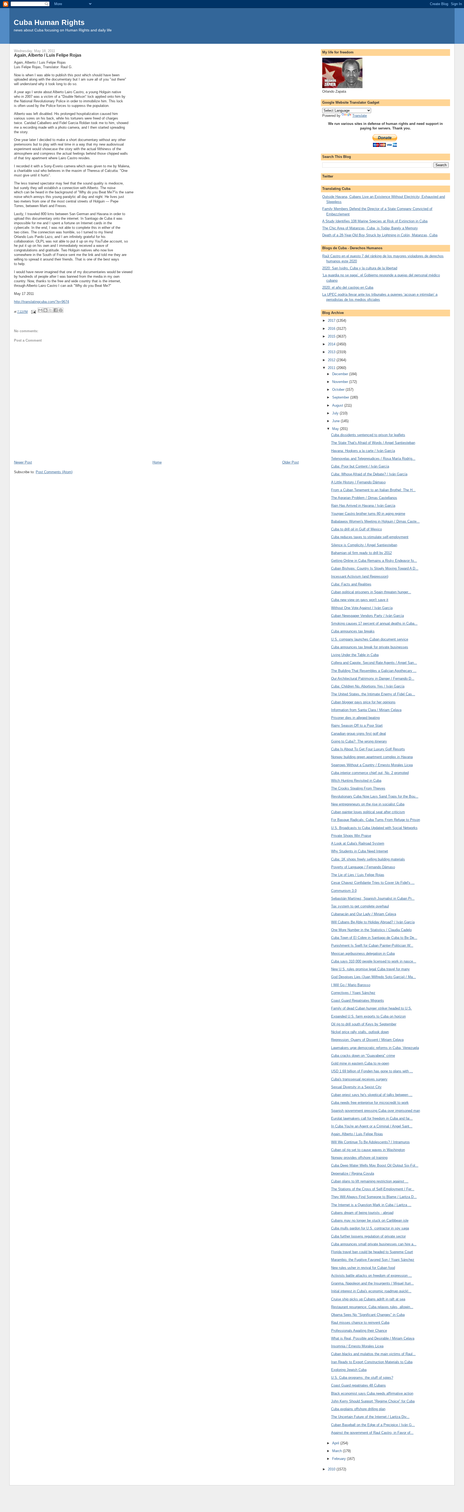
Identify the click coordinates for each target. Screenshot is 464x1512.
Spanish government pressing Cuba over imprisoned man (375, 1111)
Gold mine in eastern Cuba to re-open (360, 1063)
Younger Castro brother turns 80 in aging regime (368, 514)
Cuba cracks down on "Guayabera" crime (363, 1056)
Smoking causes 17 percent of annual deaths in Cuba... (374, 623)
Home (157, 462)
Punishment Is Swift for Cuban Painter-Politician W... (372, 945)
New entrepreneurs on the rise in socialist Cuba (367, 804)
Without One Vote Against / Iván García (362, 608)
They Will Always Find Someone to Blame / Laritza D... (374, 1197)
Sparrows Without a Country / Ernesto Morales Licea (372, 765)
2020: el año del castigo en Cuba (347, 287)
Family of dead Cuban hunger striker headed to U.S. (371, 1008)
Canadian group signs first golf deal (358, 734)
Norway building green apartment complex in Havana (372, 757)
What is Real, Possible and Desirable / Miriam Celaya (372, 1338)
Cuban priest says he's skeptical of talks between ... (371, 1095)
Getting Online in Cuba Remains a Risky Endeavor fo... (374, 561)
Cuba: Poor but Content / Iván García (360, 466)
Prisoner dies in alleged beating (355, 718)
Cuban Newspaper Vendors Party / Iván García (367, 616)
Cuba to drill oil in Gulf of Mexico (356, 529)
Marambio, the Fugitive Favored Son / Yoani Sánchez (372, 1260)
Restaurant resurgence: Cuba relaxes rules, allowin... (372, 1307)
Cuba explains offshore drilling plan (358, 1409)
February (339, 1459)
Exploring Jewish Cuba (349, 1370)
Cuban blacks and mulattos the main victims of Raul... (373, 1354)
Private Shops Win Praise (351, 836)
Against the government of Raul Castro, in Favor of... (372, 1433)
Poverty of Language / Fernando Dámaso (363, 867)
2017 (332, 321)
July (336, 413)
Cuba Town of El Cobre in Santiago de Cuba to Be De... (374, 938)
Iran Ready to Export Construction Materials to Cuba (371, 1362)
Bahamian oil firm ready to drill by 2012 (361, 553)
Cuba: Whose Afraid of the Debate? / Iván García (369, 474)
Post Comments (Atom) (54, 472)
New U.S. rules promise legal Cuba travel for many (370, 969)
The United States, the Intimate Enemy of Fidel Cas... (373, 694)
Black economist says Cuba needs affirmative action (372, 1393)
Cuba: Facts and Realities (351, 584)
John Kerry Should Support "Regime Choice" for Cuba (373, 1401)
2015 (332, 336)
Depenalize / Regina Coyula (352, 1173)
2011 (332, 368)
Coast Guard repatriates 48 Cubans (358, 1385)
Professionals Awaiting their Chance (359, 1331)
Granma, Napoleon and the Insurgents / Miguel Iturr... (372, 1283)
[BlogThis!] (45, 310)
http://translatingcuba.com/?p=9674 (41, 302)
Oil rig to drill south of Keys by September (363, 1024)
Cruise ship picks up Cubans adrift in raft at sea (368, 1299)
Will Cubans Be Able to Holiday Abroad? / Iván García (373, 922)
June (336, 421)
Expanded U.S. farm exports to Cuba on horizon (368, 1016)
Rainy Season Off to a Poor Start (357, 726)
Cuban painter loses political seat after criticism (368, 812)
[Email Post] (33, 311)
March (337, 1451)
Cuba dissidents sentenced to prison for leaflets (368, 435)
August (338, 405)
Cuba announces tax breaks (353, 631)
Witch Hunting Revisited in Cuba (356, 781)
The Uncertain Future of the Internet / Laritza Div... (370, 1417)
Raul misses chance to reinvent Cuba (360, 1323)
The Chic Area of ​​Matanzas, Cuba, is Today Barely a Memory (370, 228)
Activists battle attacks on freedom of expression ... (371, 1276)
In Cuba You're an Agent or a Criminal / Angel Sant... (371, 1126)
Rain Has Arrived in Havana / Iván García (363, 506)
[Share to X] (50, 310)
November (340, 382)
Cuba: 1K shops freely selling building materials (368, 859)
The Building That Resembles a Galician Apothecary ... (373, 671)
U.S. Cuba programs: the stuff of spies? (362, 1378)
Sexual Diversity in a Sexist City (356, 1087)
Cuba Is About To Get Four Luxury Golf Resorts (368, 749)
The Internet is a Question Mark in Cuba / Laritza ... (371, 1205)
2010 (332, 1469)
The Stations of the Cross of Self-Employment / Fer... (372, 1189)
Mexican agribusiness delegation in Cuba (363, 954)
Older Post (290, 462)
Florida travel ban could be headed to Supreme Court (372, 1252)
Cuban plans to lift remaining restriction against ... (369, 1181)
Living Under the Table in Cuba (355, 655)
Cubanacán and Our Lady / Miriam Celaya (363, 914)
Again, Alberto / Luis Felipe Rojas (357, 1134)
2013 (332, 352)
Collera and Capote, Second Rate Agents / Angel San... (374, 663)
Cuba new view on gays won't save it (359, 600)
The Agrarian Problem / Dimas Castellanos (364, 498)
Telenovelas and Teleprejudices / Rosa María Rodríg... (373, 459)
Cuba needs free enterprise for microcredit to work (370, 1103)
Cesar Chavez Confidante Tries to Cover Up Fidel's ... (373, 883)
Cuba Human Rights (49, 22)
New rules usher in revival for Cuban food (363, 1268)
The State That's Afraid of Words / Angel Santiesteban (373, 443)
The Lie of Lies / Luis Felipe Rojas (357, 875)
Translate (359, 116)
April (336, 1443)
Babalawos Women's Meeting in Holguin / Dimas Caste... (375, 521)
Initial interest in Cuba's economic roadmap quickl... (371, 1291)
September (341, 397)
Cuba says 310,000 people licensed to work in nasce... (373, 961)
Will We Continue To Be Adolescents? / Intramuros (370, 1142)
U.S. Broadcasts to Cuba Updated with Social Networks (374, 828)
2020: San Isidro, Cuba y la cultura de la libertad (359, 268)
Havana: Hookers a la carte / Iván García (363, 451)
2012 (332, 360)
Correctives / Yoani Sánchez (353, 993)
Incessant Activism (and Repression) (359, 576)
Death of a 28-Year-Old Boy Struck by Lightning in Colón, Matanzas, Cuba (379, 235)
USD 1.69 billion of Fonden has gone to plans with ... (372, 1071)
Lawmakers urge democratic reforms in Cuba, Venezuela (375, 1048)
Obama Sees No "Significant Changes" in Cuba (368, 1315)
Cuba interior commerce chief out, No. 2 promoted (370, 773)
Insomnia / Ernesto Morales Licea (357, 1346)
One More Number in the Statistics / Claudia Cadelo (371, 930)
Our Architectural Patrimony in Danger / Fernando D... (372, 679)
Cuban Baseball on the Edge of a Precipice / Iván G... (373, 1425)
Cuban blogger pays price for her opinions (363, 702)
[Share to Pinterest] (60, 310)
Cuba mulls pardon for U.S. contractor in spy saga (370, 1228)
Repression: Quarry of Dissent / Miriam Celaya (367, 1040)
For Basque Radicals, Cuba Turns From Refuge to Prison (375, 820)
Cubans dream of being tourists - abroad (362, 1213)
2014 (332, 344)
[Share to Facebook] (55, 310)
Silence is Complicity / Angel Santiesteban (364, 545)
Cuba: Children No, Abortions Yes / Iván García (367, 686)
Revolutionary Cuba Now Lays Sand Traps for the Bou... (374, 796)
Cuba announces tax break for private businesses (369, 647)
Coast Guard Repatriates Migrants (357, 1001)
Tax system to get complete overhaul (360, 906)
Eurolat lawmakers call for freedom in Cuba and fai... (372, 1118)
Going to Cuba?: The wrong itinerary (359, 741)
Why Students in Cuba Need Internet (359, 851)
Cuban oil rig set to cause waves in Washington (368, 1150)
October (339, 390)
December (340, 374)
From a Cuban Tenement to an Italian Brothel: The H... (373, 490)
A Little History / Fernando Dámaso (358, 482)
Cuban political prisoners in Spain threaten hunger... (371, 592)
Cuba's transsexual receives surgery (359, 1079)
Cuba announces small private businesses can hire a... (373, 1244)
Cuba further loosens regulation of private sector (368, 1236)
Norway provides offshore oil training (359, 1158)
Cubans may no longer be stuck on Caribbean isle (369, 1220)
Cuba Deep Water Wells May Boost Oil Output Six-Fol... (374, 1165)
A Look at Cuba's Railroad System (357, 843)
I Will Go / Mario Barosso (350, 985)
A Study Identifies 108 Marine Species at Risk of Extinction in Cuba (374, 221)
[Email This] (40, 310)
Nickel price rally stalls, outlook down (360, 1032)
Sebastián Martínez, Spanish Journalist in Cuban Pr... (373, 898)
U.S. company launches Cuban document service (369, 639)
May (336, 429)
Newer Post (23, 462)
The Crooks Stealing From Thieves (358, 788)
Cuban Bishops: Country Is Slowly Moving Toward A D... (374, 568)
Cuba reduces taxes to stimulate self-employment (369, 537)
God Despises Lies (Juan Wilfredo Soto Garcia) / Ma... (373, 977)
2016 (332, 329)
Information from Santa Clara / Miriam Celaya (366, 710)
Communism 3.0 (344, 891)
